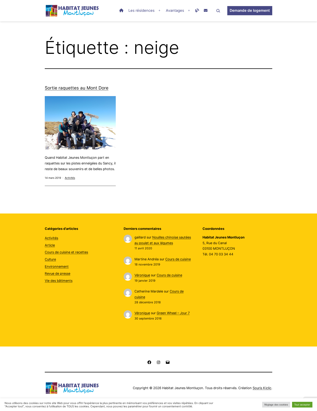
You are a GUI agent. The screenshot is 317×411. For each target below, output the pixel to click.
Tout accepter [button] (302, 404)
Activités (70, 177)
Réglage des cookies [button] (276, 404)
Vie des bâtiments (58, 281)
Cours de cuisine (178, 259)
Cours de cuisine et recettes (66, 252)
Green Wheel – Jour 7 (173, 313)
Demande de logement (250, 10)
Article (50, 245)
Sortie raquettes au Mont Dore (76, 88)
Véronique (142, 275)
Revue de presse (57, 273)
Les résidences (141, 10)
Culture (50, 259)
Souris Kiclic (262, 388)
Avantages (175, 10)
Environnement (57, 266)
